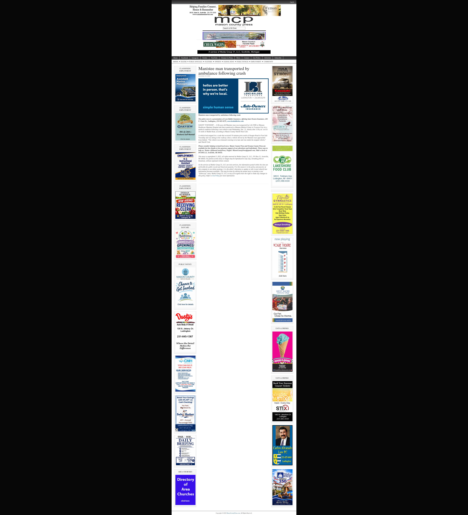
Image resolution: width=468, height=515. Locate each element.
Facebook (184, 58)
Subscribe (278, 58)
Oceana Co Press (227, 58)
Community (268, 62)
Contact (246, 58)
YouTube (214, 58)
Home (175, 58)
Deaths (184, 62)
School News (229, 62)
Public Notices (242, 62)
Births (175, 62)
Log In (292, 2)
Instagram (195, 58)
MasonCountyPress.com (233, 513)
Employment (256, 62)
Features (208, 62)
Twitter (204, 58)
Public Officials (195, 62)
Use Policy (256, 58)
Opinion (218, 62)
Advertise (267, 58)
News (238, 58)
